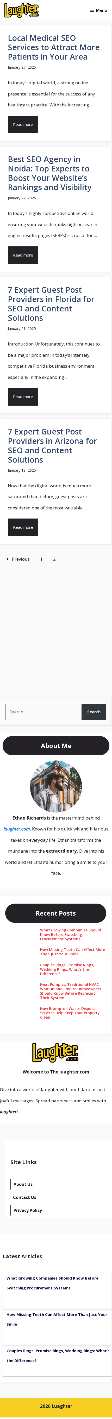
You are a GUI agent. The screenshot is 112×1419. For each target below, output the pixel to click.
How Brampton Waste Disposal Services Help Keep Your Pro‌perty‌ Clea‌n (70, 1013)
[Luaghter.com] (22, 10)
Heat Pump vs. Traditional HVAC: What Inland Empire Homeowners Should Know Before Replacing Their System (70, 991)
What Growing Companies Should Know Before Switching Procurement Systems (70, 934)
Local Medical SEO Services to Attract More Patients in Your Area (54, 47)
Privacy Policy (28, 1210)
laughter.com (17, 829)
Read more (23, 124)
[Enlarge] (75, 767)
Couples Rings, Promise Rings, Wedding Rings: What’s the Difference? (67, 969)
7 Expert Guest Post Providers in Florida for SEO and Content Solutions (51, 303)
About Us (23, 1184)
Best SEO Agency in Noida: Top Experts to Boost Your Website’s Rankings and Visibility (49, 173)
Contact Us (24, 1197)
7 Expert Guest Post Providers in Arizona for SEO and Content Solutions (52, 445)
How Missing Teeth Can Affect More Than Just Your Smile (72, 951)
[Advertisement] (56, 630)
